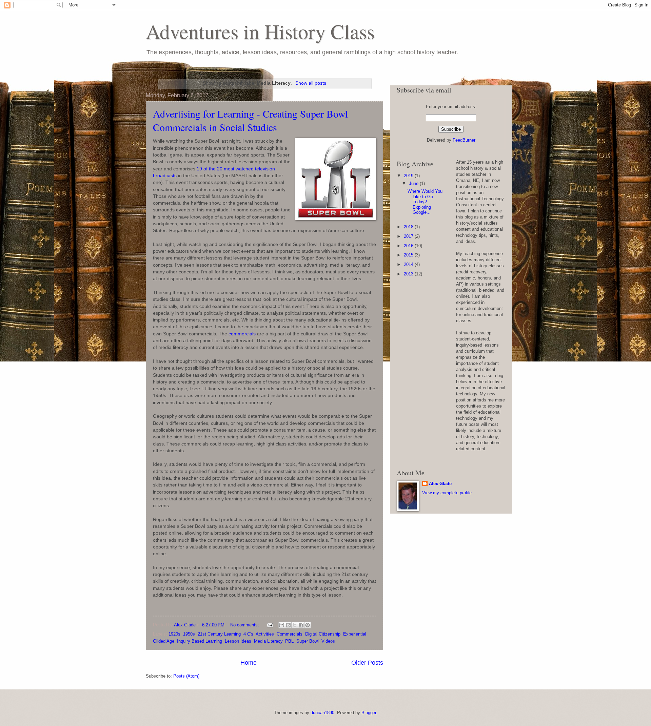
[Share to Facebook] (301, 625)
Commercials (289, 634)
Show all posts (310, 83)
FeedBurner (464, 140)
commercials (242, 333)
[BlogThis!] (288, 625)
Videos (328, 641)
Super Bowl (307, 641)
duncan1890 (322, 712)
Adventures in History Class (260, 31)
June (414, 183)
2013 (409, 273)
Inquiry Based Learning (199, 641)
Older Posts (367, 662)
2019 (409, 175)
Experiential (354, 634)
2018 (409, 226)
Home (248, 662)
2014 (409, 264)
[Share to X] (294, 625)
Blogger (368, 712)
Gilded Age (163, 641)
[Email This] (281, 625)
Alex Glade (440, 483)
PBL (289, 641)
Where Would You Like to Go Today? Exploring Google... (425, 202)
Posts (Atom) (186, 676)
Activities (265, 634)
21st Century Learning (219, 634)
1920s (174, 634)
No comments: (245, 624)
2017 (409, 236)
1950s (189, 634)
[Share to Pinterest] (307, 625)
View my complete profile (447, 492)
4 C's (248, 634)
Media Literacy (268, 641)
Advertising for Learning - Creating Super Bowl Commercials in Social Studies (250, 120)
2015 (409, 254)
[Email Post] (269, 624)
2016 (409, 245)
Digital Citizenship (322, 634)
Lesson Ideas (238, 641)
